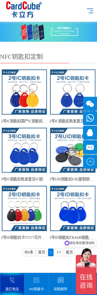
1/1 (58, 252)
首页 (41, 252)
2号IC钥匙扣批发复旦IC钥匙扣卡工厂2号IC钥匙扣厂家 (72, 121)
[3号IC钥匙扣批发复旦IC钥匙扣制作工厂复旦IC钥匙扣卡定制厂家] (24, 150)
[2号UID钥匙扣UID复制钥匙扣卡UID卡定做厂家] (72, 150)
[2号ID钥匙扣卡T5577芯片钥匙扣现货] (24, 208)
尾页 (69, 252)
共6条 (28, 252)
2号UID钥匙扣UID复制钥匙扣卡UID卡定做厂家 (72, 179)
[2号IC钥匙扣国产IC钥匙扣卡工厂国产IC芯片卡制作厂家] (24, 92)
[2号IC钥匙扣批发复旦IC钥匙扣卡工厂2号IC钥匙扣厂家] (72, 92)
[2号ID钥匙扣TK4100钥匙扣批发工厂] (72, 208)
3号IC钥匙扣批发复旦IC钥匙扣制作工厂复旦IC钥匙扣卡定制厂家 (24, 179)
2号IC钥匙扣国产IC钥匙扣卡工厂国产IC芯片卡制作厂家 (24, 121)
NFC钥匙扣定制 (21, 56)
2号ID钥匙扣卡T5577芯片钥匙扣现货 (24, 237)
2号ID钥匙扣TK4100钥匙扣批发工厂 (72, 237)
